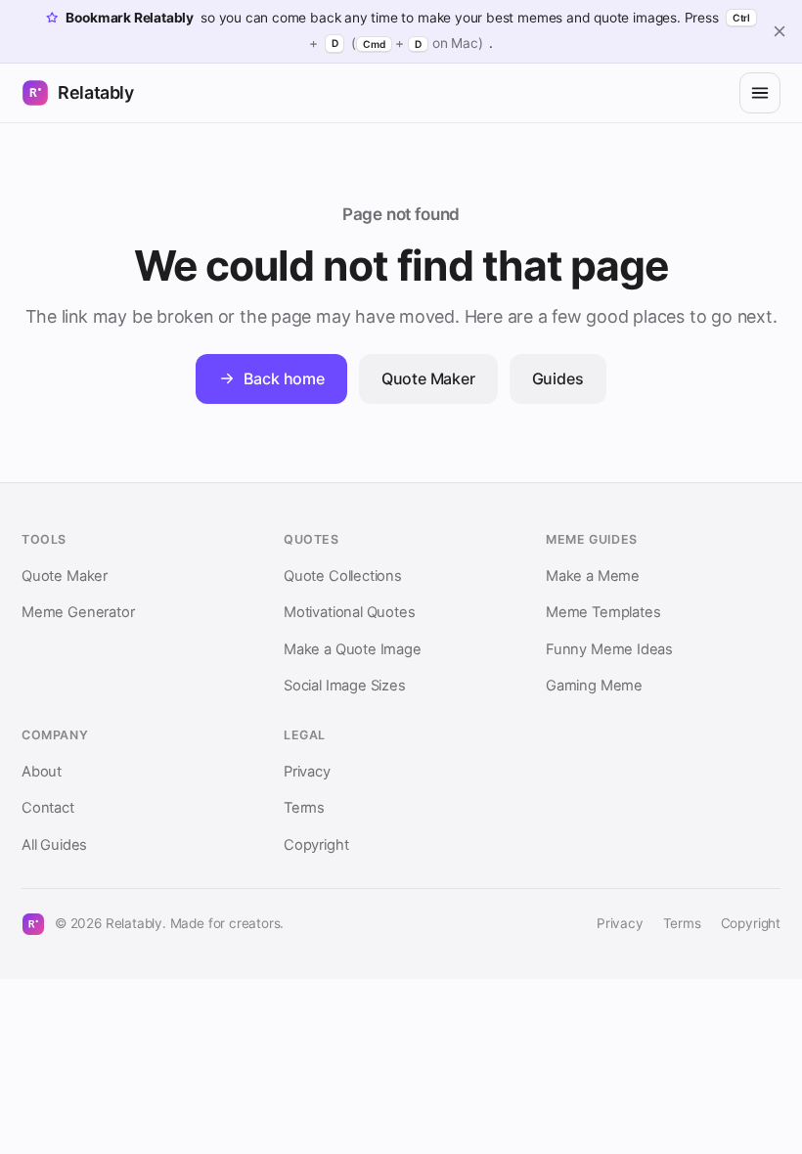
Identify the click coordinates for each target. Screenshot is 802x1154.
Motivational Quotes (349, 612)
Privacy (307, 771)
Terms (304, 808)
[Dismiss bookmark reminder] (779, 31)
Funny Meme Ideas (609, 649)
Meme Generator (78, 612)
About (42, 771)
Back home (284, 378)
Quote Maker (428, 378)
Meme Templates (603, 612)
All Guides (54, 845)
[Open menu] (759, 92)
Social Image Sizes (345, 685)
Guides (558, 378)
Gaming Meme (594, 685)
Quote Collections (343, 576)
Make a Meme (593, 576)
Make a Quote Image (353, 649)
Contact (48, 808)
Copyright (316, 845)
